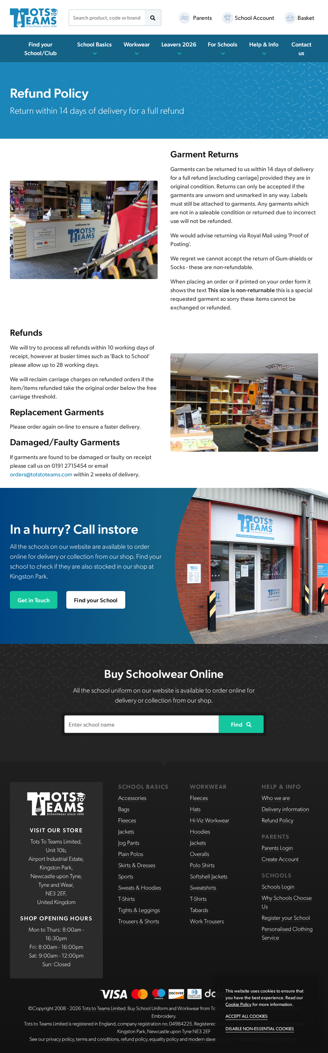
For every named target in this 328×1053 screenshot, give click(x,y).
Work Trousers (207, 921)
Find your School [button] (96, 600)
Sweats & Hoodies (139, 887)
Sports (125, 876)
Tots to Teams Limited (104, 1008)
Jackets (126, 831)
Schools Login (278, 886)
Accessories (132, 797)
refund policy (134, 1038)
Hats (195, 808)
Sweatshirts (203, 887)
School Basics (94, 44)
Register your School (286, 917)
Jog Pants (128, 842)
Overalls (199, 853)
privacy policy (60, 1038)
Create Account (280, 858)
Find (237, 724)
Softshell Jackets (208, 876)
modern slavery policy (210, 1038)
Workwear (137, 44)
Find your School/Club (40, 48)
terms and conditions (97, 1038)
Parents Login (277, 847)
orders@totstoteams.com (41, 474)
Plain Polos (130, 853)
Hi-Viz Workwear (209, 820)
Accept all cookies (247, 1016)
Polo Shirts (202, 864)
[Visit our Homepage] (34, 17)
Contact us (301, 48)
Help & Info (263, 44)
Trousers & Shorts (138, 921)
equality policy (164, 1038)
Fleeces (127, 820)
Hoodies (200, 831)
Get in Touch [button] (34, 600)
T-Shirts (126, 898)
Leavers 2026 (178, 44)
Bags (123, 808)
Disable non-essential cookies (260, 1028)
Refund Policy (277, 820)
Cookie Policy (238, 1004)
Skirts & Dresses (136, 864)
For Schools (222, 44)
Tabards (199, 909)
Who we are (276, 797)
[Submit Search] (153, 17)
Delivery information (285, 808)
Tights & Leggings (139, 909)
